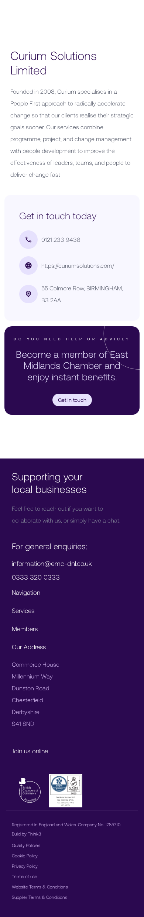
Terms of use (24, 876)
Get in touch (72, 400)
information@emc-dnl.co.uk (52, 563)
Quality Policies (26, 845)
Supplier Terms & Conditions (39, 897)
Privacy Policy (25, 865)
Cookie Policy (25, 855)
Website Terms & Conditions (40, 886)
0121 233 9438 (60, 239)
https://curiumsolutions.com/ (77, 265)
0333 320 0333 (36, 577)
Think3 (34, 833)
